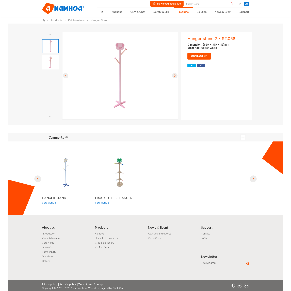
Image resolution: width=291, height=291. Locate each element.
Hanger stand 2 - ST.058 (211, 38)
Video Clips (154, 238)
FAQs (204, 238)
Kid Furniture (102, 247)
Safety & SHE (161, 11)
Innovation (47, 247)
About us (117, 11)
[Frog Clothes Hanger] (119, 172)
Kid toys (99, 233)
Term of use (85, 284)
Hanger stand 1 (55, 198)
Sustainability (49, 251)
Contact (205, 233)
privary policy (49, 284)
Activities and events (159, 233)
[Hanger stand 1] (66, 172)
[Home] (102, 12)
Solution (202, 11)
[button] (50, 34)
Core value (48, 242)
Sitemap (98, 284)
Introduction (48, 233)
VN (240, 4)
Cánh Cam (118, 288)
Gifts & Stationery (104, 242)
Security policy (67, 284)
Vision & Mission (51, 238)
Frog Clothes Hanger (113, 198)
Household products (106, 238)
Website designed (98, 288)
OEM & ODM (137, 11)
